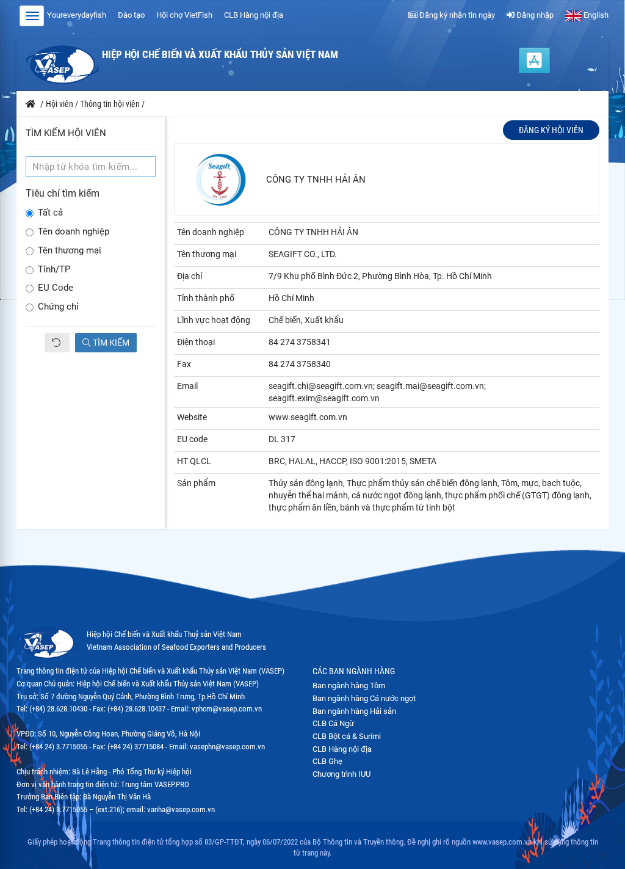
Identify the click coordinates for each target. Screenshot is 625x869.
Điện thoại (196, 342)
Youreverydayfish (76, 15)
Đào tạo (131, 15)
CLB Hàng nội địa (253, 15)
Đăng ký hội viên (551, 130)
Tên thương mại (69, 250)
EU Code (55, 288)
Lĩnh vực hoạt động (213, 320)
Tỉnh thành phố (205, 298)
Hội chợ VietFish (184, 15)
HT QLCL (194, 461)
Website (192, 417)
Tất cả (50, 213)
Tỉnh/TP (54, 269)
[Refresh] (57, 342)
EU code (192, 439)
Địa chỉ (189, 276)
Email (187, 386)
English (595, 15)
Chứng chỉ (58, 307)
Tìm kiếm (110, 342)
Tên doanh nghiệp (73, 232)
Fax (184, 364)
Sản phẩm (196, 483)
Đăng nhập (534, 15)
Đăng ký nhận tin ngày (456, 15)
